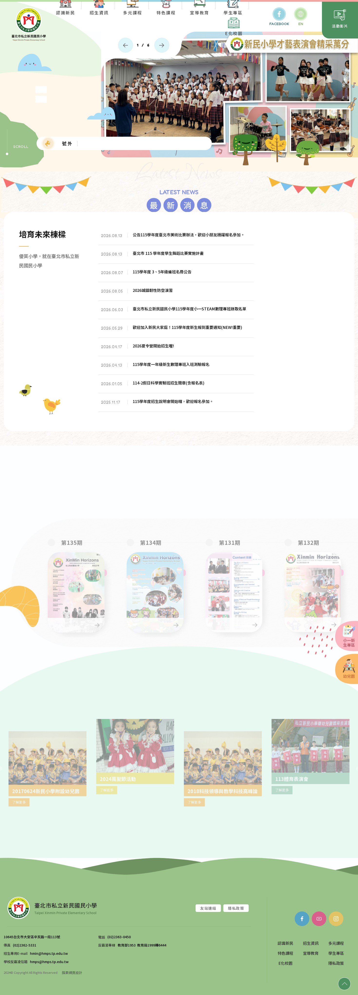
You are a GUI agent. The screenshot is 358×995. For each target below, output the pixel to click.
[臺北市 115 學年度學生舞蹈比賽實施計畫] (176, 256)
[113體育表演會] (223, 755)
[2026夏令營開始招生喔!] (176, 349)
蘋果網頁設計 (72, 973)
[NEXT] (161, 45)
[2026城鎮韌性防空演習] (176, 293)
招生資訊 (311, 944)
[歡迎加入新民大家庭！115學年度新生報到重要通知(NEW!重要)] (176, 330)
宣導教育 (311, 954)
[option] (179, 95)
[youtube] (319, 919)
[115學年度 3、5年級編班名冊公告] (176, 275)
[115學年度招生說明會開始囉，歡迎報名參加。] (176, 404)
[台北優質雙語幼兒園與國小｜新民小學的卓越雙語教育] (29, 24)
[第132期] (240, 572)
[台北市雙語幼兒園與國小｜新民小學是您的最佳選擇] (52, 908)
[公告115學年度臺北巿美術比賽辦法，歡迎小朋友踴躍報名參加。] (176, 238)
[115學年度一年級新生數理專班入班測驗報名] (176, 367)
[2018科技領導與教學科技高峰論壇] (135, 743)
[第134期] (82, 572)
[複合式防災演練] (310, 743)
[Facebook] (302, 919)
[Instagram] (336, 919)
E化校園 (234, 32)
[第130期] (319, 560)
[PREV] (125, 45)
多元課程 (336, 944)
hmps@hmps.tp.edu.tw (49, 962)
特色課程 (285, 954)
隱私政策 (236, 908)
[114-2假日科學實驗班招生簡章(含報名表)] (176, 386)
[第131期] (161, 572)
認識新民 (285, 944)
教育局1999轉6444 (151, 945)
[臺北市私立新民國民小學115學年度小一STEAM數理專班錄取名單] (176, 312)
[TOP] (344, 983)
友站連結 (208, 908)
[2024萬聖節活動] (47, 755)
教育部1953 (127, 945)
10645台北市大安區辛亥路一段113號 (32, 937)
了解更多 (170, 816)
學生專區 (336, 954)
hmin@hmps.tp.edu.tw (49, 954)
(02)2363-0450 (119, 937)
